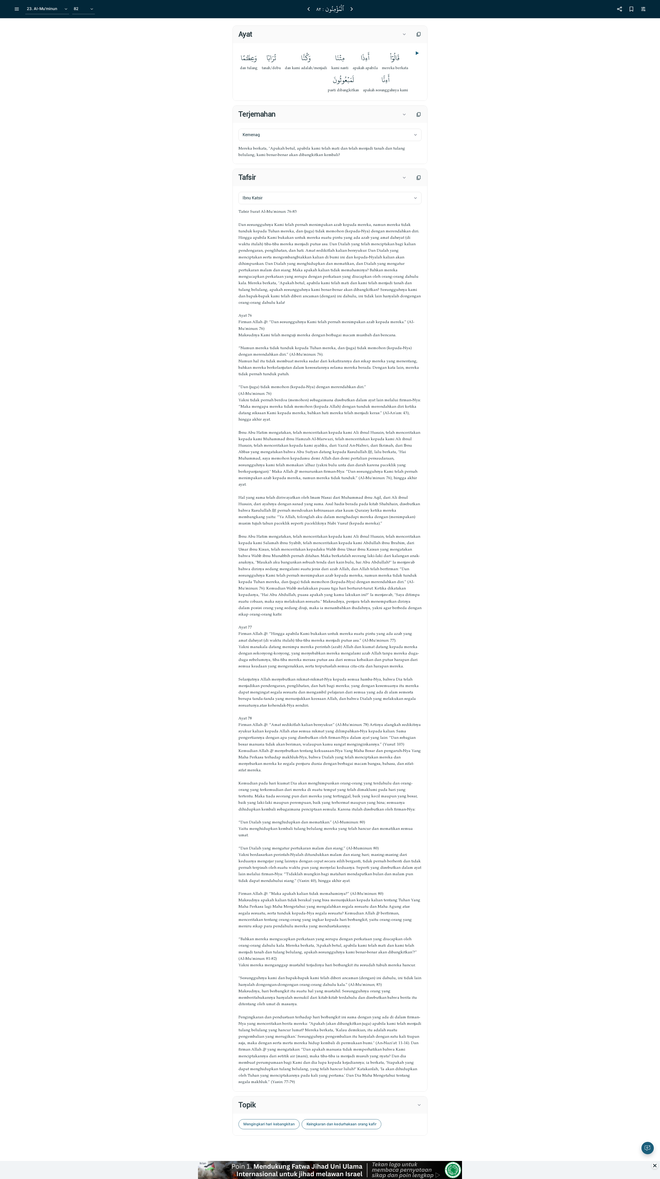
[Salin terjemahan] (418, 114)
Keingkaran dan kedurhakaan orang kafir (341, 1124)
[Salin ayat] (418, 34)
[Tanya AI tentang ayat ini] (647, 1148)
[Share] (619, 9)
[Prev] (308, 9)
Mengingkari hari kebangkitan (269, 1124)
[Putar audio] (417, 53)
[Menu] (16, 9)
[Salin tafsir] (418, 177)
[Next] (351, 9)
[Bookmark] (631, 9)
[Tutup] (655, 1165)
